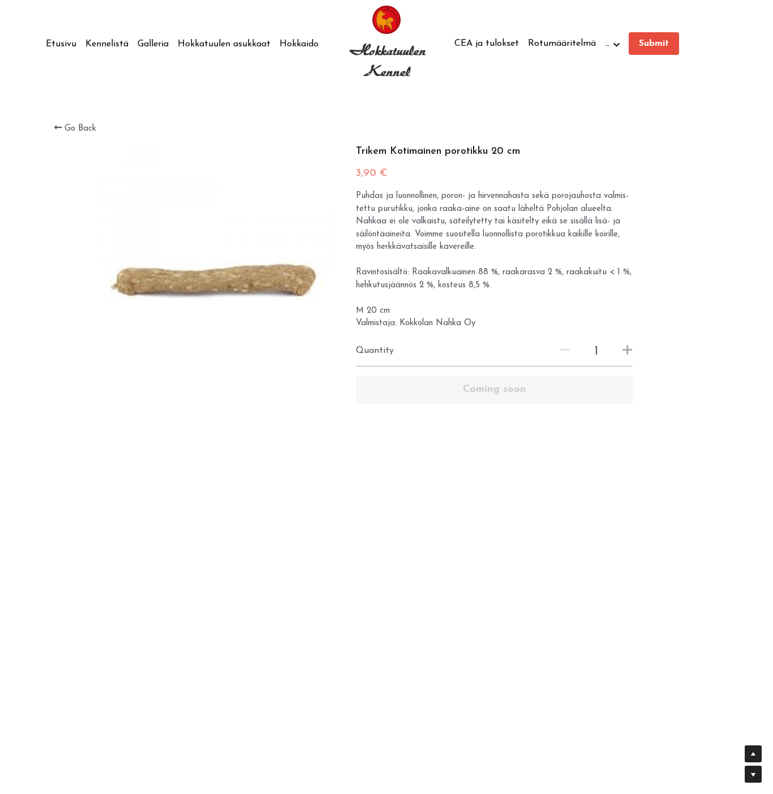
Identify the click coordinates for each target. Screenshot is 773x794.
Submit (654, 43)
